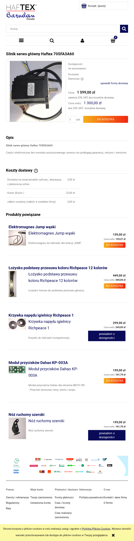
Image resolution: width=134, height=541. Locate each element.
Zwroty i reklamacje (17, 497)
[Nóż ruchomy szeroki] (17, 428)
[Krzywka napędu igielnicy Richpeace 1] (17, 324)
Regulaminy (12, 502)
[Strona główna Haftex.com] (21, 11)
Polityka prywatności (91, 497)
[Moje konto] (82, 40)
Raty (8, 508)
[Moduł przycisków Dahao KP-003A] (17, 370)
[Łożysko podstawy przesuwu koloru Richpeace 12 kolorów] (17, 284)
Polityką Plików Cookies (96, 528)
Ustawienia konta (40, 502)
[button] (21, 40)
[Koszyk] (113, 40)
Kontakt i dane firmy (115, 497)
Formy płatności (64, 497)
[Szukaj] (124, 29)
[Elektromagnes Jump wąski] (17, 237)
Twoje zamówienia (41, 497)
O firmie (108, 502)
